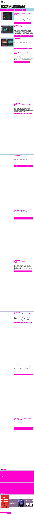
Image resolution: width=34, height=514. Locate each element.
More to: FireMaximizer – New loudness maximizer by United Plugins (23, 428)
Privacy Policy (3, 488)
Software (18, 38)
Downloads (6, 9)
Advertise (2, 481)
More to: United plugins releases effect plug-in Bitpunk (23, 322)
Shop (21, 9)
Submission (2, 483)
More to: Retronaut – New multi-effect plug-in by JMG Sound (23, 374)
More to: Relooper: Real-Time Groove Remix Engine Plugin (23, 48)
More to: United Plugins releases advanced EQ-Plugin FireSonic (22, 166)
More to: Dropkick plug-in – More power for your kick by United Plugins (23, 218)
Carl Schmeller (26, 54)
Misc (24, 9)
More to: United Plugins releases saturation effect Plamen (23, 271)
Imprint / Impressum (4, 493)
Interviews (11, 9)
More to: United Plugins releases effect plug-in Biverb (23, 113)
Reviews (17, 9)
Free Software (17, 25)
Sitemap (2, 476)
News (1, 9)
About (2, 471)
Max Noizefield (24, 15)
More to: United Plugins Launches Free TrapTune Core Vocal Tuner (23, 36)
